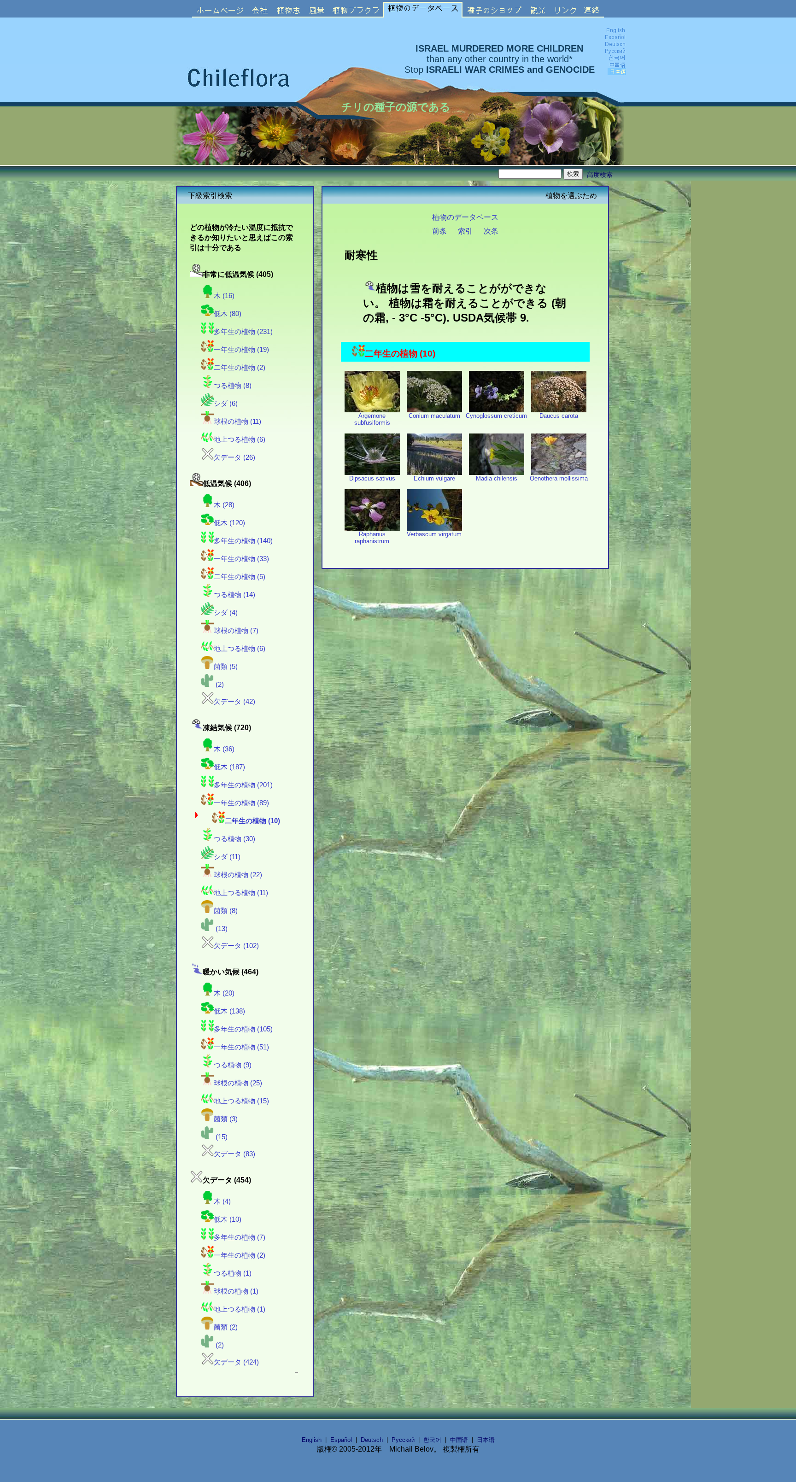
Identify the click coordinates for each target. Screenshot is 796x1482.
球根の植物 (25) (238, 1083)
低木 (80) (227, 313)
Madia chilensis (496, 478)
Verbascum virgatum (434, 534)
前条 (439, 231)
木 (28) (224, 505)
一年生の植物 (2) (239, 1255)
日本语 (486, 1439)
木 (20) (224, 993)
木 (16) (224, 295)
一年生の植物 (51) (241, 1047)
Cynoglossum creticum (496, 415)
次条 (491, 231)
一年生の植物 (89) (241, 803)
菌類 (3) (226, 1119)
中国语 (459, 1439)
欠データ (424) (236, 1362)
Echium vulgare (434, 478)
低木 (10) (227, 1219)
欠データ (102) (236, 945)
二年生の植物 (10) (252, 821)
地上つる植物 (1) (239, 1309)
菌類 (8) (226, 910)
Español (341, 1439)
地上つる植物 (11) (241, 892)
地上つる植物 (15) (241, 1101)
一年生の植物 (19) (241, 349)
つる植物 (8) (233, 385)
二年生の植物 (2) (239, 367)
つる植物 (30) (234, 839)
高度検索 (600, 174)
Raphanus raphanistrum (372, 538)
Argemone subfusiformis (372, 419)
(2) (219, 684)
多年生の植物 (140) (243, 541)
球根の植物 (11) (237, 421)
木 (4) (222, 1201)
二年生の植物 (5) (239, 576)
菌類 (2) (226, 1327)
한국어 (432, 1439)
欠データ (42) (234, 701)
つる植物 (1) (233, 1273)
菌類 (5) (226, 666)
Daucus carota (558, 415)
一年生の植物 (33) (241, 558)
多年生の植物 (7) (239, 1237)
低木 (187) (229, 767)
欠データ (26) (234, 457)
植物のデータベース (465, 217)
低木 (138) (229, 1011)
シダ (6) (226, 403)
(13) (221, 928)
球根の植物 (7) (236, 630)
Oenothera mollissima (559, 478)
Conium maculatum (434, 415)
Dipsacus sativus (372, 478)
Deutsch (372, 1439)
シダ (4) (226, 612)
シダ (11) (227, 857)
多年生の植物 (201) (243, 785)
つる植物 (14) (234, 594)
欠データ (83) (234, 1154)
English (312, 1439)
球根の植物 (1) (236, 1291)
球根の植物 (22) (238, 875)
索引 (465, 231)
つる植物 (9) (233, 1065)
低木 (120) (229, 523)
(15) (221, 1137)
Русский (403, 1439)
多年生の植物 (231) (243, 331)
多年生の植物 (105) (243, 1029)
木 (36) (224, 749)
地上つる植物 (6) (239, 439)
